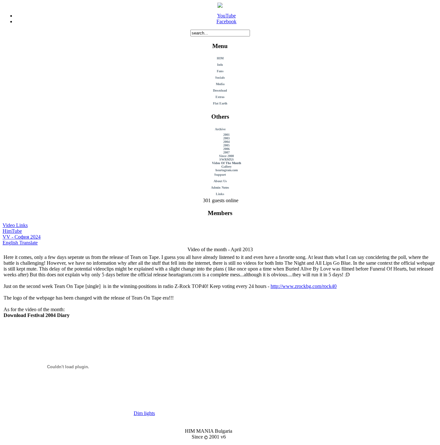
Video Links (15, 225)
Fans (220, 71)
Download (220, 90)
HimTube (12, 231)
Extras (220, 97)
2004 (226, 141)
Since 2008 (226, 156)
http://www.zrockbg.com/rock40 (304, 286)
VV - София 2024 (22, 237)
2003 (226, 138)
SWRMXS (226, 159)
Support (220, 174)
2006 (226, 149)
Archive (220, 129)
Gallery (226, 166)
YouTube (226, 15)
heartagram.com (226, 170)
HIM (220, 58)
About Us (220, 181)
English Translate (20, 242)
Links (220, 194)
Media (220, 84)
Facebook (226, 21)
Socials (220, 77)
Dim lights (144, 413)
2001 (226, 134)
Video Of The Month (226, 163)
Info (220, 64)
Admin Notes (220, 187)
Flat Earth (220, 103)
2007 (226, 152)
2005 (226, 145)
